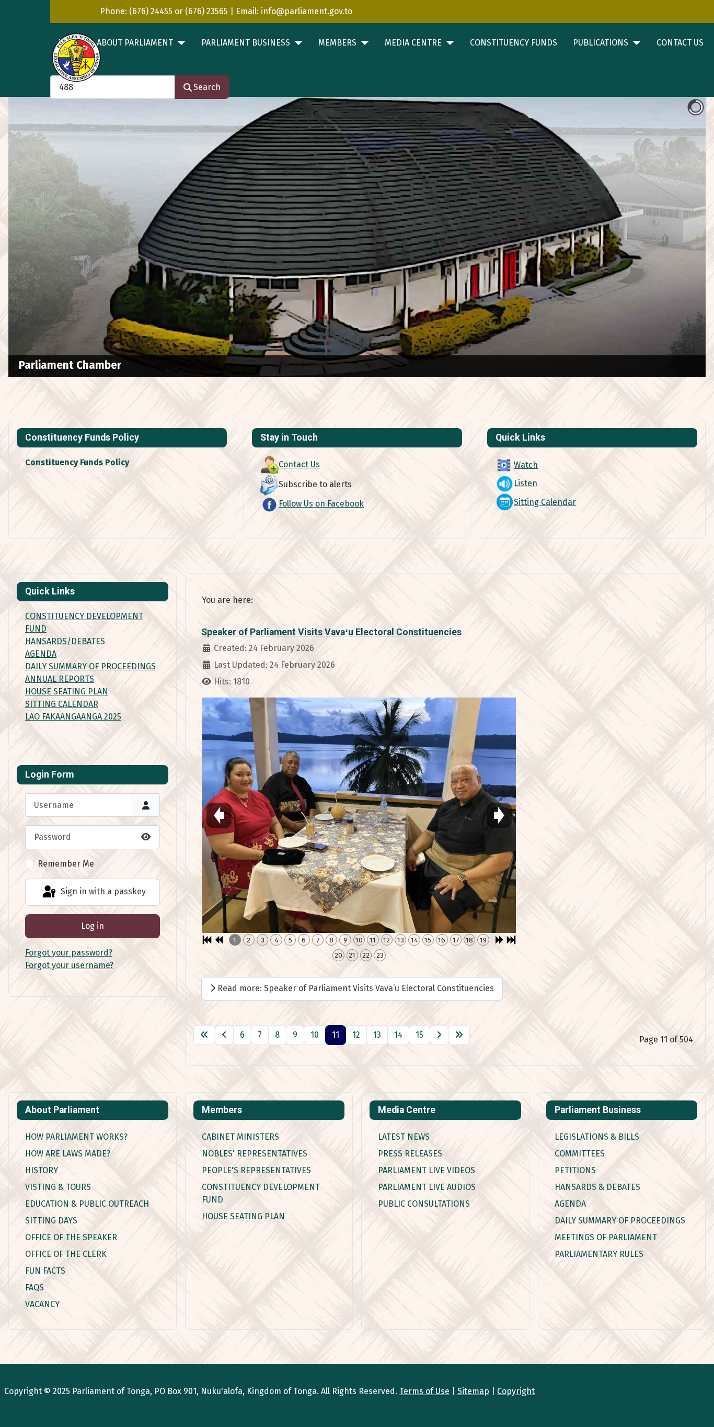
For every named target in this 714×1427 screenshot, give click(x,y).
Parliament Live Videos (426, 1170)
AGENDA (40, 654)
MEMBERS (337, 43)
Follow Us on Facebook (321, 504)
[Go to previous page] (224, 1035)
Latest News (404, 1137)
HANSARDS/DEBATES (65, 641)
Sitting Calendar (545, 502)
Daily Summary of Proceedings (620, 1221)
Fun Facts (45, 1271)
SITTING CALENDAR (61, 704)
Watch (526, 465)
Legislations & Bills (597, 1137)
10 (314, 1035)
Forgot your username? (69, 965)
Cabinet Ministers (240, 1137)
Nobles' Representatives (254, 1154)
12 (356, 1035)
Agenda (570, 1204)
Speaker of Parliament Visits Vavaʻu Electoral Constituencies (331, 632)
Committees (580, 1154)
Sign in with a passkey (102, 891)
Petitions (575, 1170)
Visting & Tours (58, 1187)
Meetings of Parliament (606, 1237)
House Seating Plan (243, 1216)
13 (377, 1035)
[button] (673, 237)
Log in (92, 926)
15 (419, 1035)
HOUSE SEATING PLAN (66, 691)
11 (335, 1035)
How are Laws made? (67, 1154)
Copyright (516, 1391)
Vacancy (42, 1304)
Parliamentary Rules (599, 1254)
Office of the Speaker (71, 1237)
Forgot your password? (68, 953)
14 (398, 1035)
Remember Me (66, 864)
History (41, 1170)
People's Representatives (256, 1170)
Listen (525, 483)
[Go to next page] (439, 1035)
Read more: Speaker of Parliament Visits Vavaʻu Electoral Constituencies (354, 988)
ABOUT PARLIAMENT (135, 43)
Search (207, 87)
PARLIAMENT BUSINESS (245, 43)
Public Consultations (424, 1204)
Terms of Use (424, 1391)
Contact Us (680, 43)
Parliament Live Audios (427, 1187)
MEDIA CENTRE (413, 43)
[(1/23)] (359, 815)
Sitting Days (51, 1221)
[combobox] (112, 87)
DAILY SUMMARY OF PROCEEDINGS (90, 666)
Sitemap (473, 1391)
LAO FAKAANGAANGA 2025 (73, 717)
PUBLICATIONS (600, 43)
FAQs (34, 1288)
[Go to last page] (459, 1035)
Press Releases (410, 1154)
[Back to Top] (696, 1408)
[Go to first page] (204, 1035)
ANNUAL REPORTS (59, 679)
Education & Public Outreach (87, 1204)
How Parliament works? (76, 1137)
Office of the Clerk (66, 1254)
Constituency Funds (513, 43)
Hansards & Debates (597, 1187)
